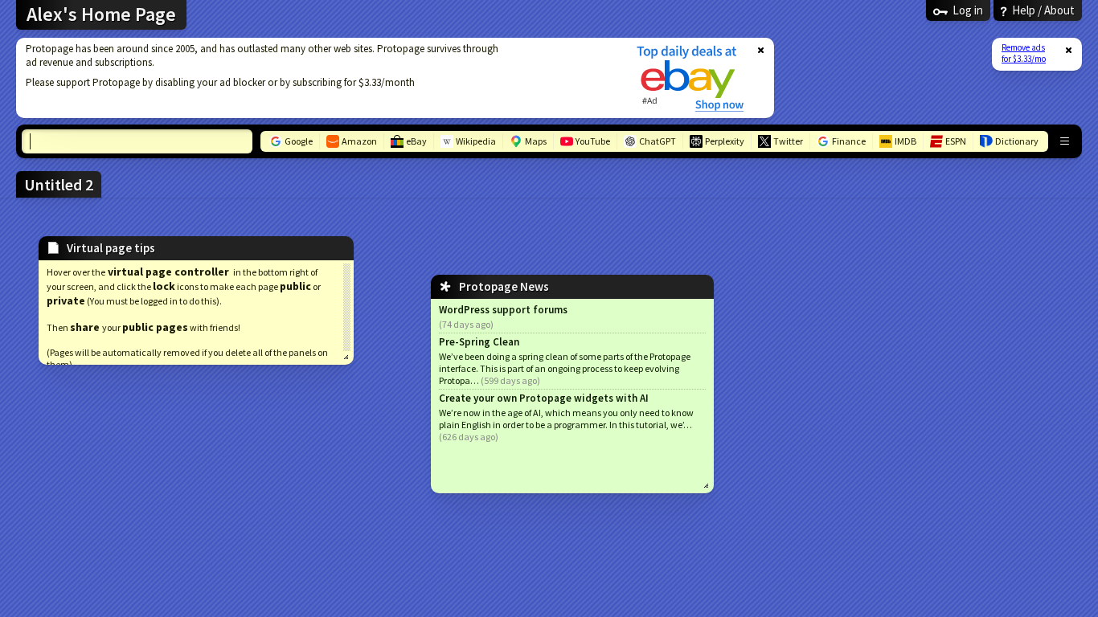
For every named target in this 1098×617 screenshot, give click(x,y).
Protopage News (504, 286)
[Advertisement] (315, 78)
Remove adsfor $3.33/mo (1024, 53)
